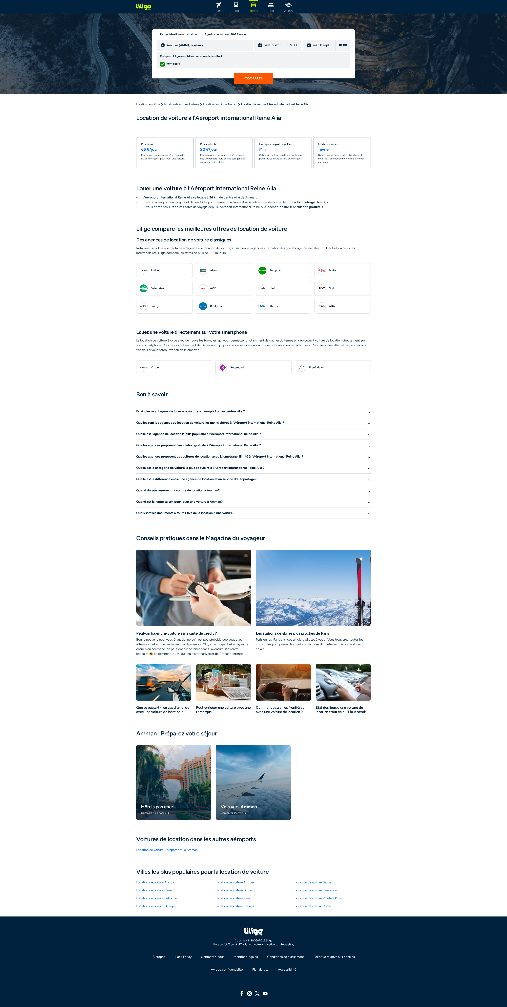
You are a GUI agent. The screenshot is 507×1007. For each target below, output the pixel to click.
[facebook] (242, 993)
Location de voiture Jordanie (181, 104)
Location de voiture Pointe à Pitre (318, 898)
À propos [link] (158, 957)
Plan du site (260, 969)
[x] (257, 993)
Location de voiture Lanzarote (316, 890)
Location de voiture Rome (313, 906)
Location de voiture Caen (154, 890)
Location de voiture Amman (220, 104)
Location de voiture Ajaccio (155, 882)
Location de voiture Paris (232, 898)
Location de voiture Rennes (234, 906)
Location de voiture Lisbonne (156, 898)
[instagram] (250, 993)
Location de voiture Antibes (234, 882)
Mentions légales (246, 957)
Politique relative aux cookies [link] (334, 957)
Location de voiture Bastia (313, 882)
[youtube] (265, 993)
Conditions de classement (285, 957)
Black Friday (183, 957)
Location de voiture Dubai (233, 890)
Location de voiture (148, 104)
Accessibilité (287, 969)
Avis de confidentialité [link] (227, 969)
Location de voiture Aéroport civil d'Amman (167, 850)
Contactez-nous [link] (212, 957)
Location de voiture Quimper (156, 906)
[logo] (143, 6)
